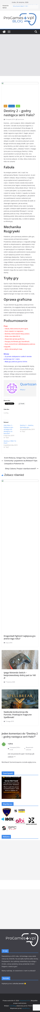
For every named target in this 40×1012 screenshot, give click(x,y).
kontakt (21, 983)
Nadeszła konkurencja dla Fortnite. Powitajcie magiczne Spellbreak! (18, 715)
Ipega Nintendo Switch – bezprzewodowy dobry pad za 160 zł (20, 675)
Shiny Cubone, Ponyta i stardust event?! (20, 468)
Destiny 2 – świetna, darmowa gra (27, 426)
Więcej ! (22, 390)
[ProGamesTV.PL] (4, 31)
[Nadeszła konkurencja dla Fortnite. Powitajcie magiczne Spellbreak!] (20, 691)
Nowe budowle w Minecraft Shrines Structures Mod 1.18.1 (25, 7)
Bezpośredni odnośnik (29, 749)
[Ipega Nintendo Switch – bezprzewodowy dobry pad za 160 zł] (20, 651)
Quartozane (20, 119)
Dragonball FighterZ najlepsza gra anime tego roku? (19, 637)
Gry (5, 106)
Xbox (18, 106)
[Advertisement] (20, 55)
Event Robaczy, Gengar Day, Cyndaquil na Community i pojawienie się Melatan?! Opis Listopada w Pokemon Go (20, 461)
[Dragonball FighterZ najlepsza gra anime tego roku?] (20, 481)
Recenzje (11, 106)
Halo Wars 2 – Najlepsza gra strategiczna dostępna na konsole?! (8, 429)
